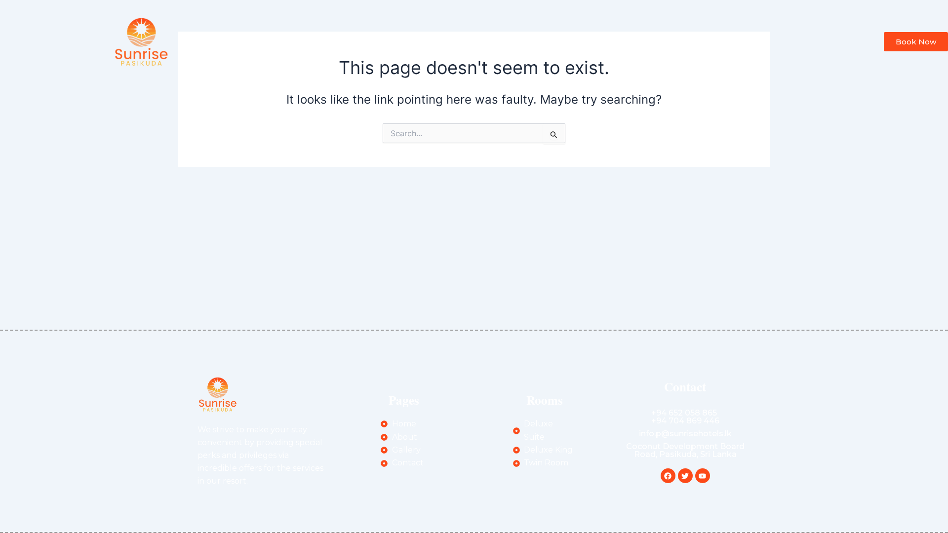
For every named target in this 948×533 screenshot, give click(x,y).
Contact (669, 41)
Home (274, 41)
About (319, 41)
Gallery (366, 41)
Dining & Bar (425, 41)
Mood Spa (490, 41)
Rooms (545, 41)
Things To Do (606, 41)
